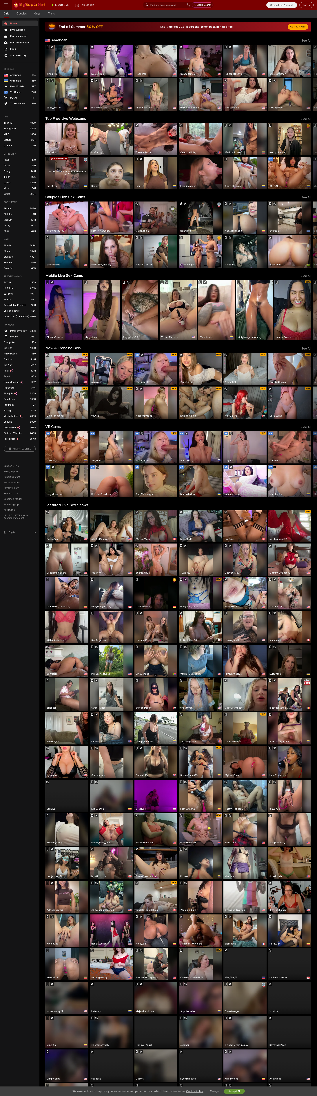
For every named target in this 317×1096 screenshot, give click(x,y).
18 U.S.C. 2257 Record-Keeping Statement (16, 516)
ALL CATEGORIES (22, 449)
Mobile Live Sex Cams (64, 275)
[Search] (188, 5)
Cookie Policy (194, 1091)
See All (306, 40)
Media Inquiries (12, 482)
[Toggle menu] (6, 5)
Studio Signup (11, 504)
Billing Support (11, 471)
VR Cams (53, 426)
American (59, 40)
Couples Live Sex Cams (65, 197)
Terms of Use (11, 493)
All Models (9, 510)
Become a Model (13, 499)
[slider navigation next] (308, 78)
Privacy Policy (11, 488)
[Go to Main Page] (30, 5)
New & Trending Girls (63, 348)
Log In (306, 5)
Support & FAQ (11, 466)
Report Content (12, 477)
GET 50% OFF (298, 26)
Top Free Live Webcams (65, 118)
